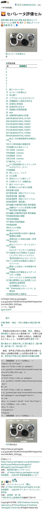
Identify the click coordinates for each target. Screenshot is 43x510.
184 (7, 234)
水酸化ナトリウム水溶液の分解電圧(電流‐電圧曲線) (22, 208)
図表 (30, 331)
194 (7, 224)
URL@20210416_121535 (19, 118)
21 (7, 98)
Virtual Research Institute (25, 505)
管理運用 (5, 475)
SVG (7, 444)
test (11, 112)
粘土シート (14, 230)
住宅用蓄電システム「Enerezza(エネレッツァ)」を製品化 (22, 288)
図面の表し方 (18, 343)
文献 (3, 322)
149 (7, 267)
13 (7, 92)
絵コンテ (33, 20)
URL (20, 322)
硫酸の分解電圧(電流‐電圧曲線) (22, 213)
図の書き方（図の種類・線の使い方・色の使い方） (21, 344)
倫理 (32, 339)
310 (7, 124)
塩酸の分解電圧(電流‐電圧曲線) (22, 204)
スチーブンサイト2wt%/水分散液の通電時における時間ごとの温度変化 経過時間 (22, 280)
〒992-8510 (6, 497)
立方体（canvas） (17, 158)
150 (7, 261)
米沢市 (20, 497)
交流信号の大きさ (17, 106)
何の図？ (13, 95)
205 (7, 199)
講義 (21, 20)
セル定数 (13, 175)
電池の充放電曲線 (17, 221)
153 (7, 246)
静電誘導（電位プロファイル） (22, 199)
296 (7, 121)
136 (7, 140)
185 (7, 230)
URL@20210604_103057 (19, 130)
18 (7, 106)
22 (7, 175)
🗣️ (17, 25)
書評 (21, 22)
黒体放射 (13, 224)
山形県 (14, 497)
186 (7, 227)
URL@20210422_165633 (19, 121)
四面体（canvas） (17, 153)
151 (7, 252)
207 (7, 193)
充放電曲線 (14, 219)
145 (7, 294)
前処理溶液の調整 (17, 216)
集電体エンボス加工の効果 (20, 187)
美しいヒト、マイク (18, 172)
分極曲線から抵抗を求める (20, 101)
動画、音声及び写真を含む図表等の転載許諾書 (21, 354)
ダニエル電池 (15, 227)
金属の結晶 (14, 190)
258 (7, 118)
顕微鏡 (12, 170)
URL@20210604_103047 (19, 124)
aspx (16, 20)
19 (7, 104)
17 (7, 109)
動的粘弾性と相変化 (18, 294)
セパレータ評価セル (16, 54)
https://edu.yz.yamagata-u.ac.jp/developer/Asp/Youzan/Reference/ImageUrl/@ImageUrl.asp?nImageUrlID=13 (20, 464)
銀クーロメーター (17, 89)
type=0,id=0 (6, 309)
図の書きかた (6, 343)
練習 (12, 20)
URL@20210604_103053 (19, 127)
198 (7, 219)
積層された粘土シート (18, 147)
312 (7, 130)
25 (7, 112)
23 (7, 172)
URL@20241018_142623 (19, 135)
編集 (7, 20)
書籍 (14, 22)
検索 (3, 20)
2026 (19, 502)
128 (7, 158)
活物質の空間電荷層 (18, 109)
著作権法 (5, 333)
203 (7, 204)
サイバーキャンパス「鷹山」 (19, 484)
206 (7, 196)
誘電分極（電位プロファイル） (22, 193)
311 (7, 127)
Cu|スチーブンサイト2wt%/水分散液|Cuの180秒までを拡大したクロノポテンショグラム (22, 253)
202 (7, 209)
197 (7, 221)
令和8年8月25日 (29, 5)
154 (7, 240)
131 (7, 150)
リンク (37, 22)
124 (7, 165)
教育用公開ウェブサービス (18, 469)
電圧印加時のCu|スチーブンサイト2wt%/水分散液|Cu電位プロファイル (22, 261)
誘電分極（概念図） (18, 196)
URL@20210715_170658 (19, 133)
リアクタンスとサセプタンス (21, 98)
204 (7, 201)
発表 (25, 20)
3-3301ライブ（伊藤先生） (20, 181)
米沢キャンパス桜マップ (19, 178)
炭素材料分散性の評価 (18, 115)
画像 (6, 25)
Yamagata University (10, 507)
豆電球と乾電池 (16, 104)
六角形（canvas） (17, 150)
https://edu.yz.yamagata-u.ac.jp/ (24, 472)
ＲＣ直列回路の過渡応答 (19, 144)
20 (7, 101)
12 (7, 95)
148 (7, 273)
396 (7, 135)
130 (7, 153)
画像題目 (23, 66)
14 (7, 181)
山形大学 (15, 475)
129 (7, 155)
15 (7, 178)
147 (7, 280)
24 (7, 115)
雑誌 (29, 22)
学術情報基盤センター (29, 475)
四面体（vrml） (16, 155)
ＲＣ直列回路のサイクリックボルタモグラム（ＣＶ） (22, 165)
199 (7, 216)
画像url (26, 322)
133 (7, 144)
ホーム (6, 22)
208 (7, 190)
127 (7, 161)
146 (7, 288)
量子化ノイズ (15, 161)
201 (7, 213)
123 (7, 170)
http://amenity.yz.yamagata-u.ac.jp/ (24, 487)
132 (7, 147)
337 (7, 133)
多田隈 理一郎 (14, 495)
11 (7, 184)
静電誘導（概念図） (18, 201)
